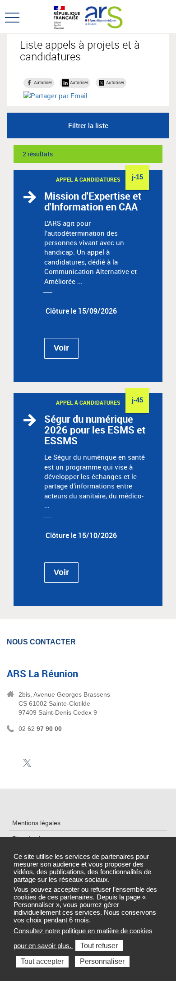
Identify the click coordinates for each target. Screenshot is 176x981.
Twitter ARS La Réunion (27, 763)
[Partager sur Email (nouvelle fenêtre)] (55, 96)
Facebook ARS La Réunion (13, 763)
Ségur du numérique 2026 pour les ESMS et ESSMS (95, 429)
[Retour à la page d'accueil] (103, 16)
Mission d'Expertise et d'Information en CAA (93, 201)
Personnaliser (102, 961)
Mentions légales (36, 822)
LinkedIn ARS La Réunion (41, 763)
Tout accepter (42, 961)
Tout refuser (99, 945)
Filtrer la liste (88, 125)
